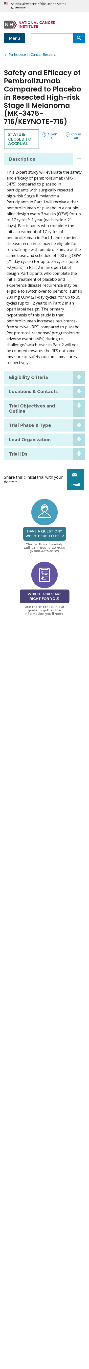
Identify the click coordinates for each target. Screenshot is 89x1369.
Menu (14, 38)
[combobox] (52, 38)
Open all (49, 136)
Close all (73, 136)
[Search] (79, 38)
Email (77, 486)
